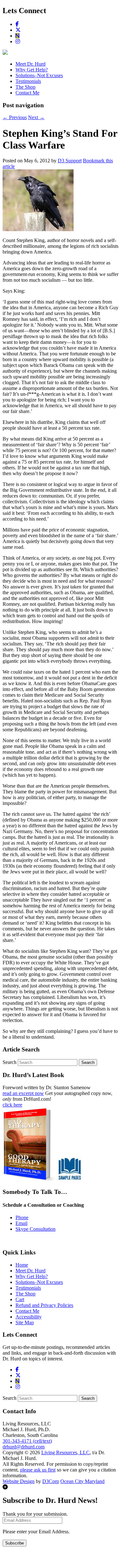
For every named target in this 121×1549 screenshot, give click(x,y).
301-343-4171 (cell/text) (27, 1441)
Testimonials (28, 81)
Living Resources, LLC (65, 1452)
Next (36, 117)
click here (12, 1104)
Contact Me (27, 92)
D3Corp (50, 1481)
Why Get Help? (31, 69)
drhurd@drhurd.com (24, 1446)
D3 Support (70, 160)
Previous (15, 117)
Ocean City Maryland (82, 1481)
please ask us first (37, 1469)
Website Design (19, 1481)
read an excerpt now (23, 1093)
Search (9, 1062)
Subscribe (14, 1543)
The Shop (25, 87)
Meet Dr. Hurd (30, 64)
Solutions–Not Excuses (39, 75)
